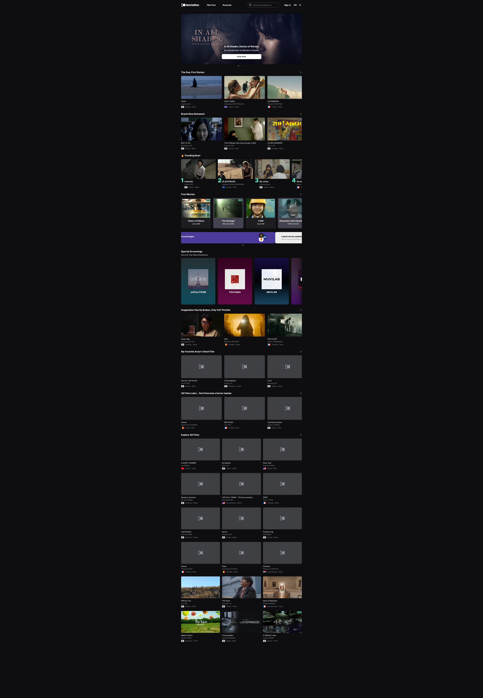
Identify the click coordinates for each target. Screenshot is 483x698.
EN (295, 5)
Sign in (287, 5)
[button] (238, 65)
